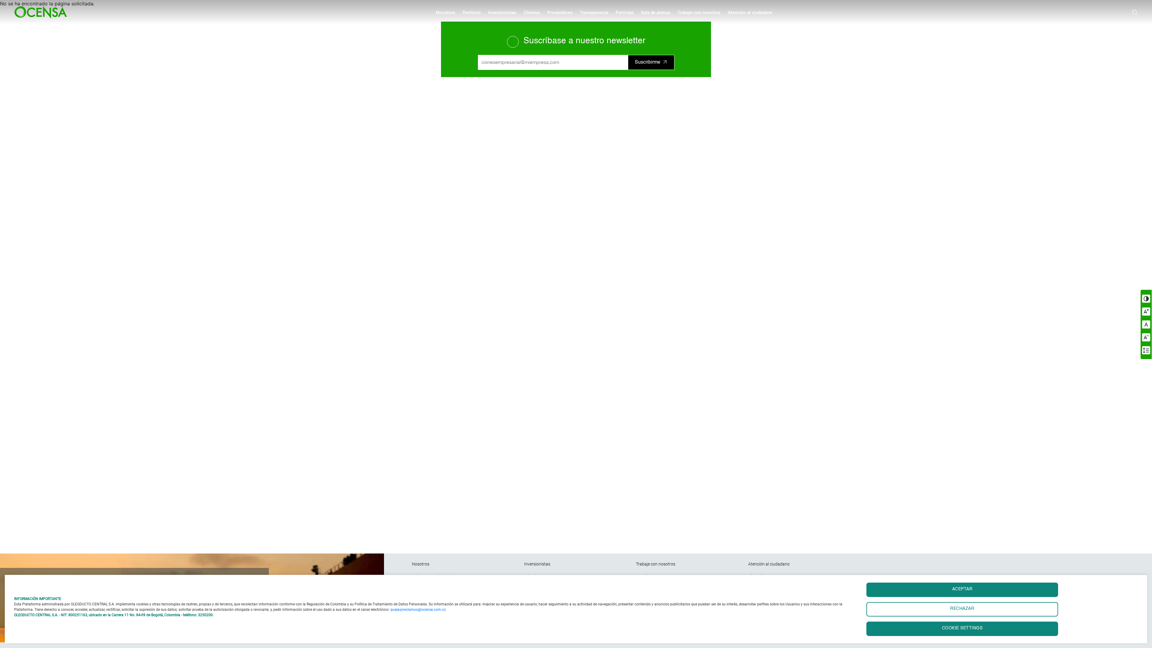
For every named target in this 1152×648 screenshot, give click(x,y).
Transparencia (594, 12)
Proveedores (560, 12)
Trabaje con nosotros (699, 12)
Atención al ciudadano (750, 12)
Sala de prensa (655, 12)
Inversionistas (502, 12)
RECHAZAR (962, 609)
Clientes (532, 12)
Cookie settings (962, 628)
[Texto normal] (1146, 324)
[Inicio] (43, 12)
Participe (625, 12)
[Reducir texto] (1146, 337)
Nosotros (445, 12)
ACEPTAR (962, 589)
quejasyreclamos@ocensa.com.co (418, 610)
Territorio (471, 12)
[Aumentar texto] (1146, 312)
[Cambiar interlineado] (1146, 350)
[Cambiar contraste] (1146, 299)
